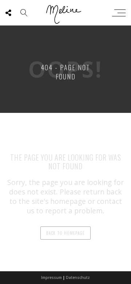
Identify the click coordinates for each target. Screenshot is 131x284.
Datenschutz (78, 277)
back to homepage (65, 233)
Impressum (51, 277)
